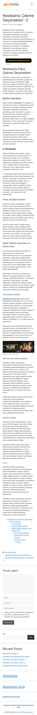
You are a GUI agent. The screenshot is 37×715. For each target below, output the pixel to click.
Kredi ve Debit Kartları (20, 526)
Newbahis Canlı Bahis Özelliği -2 (14, 659)
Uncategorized (10, 552)
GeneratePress (28, 712)
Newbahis (18, 103)
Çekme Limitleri (19, 540)
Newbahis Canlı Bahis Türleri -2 (14, 662)
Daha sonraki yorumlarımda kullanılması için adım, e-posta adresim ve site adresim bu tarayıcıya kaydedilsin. (19, 614)
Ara (4, 634)
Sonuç (18, 542)
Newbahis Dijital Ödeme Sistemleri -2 (18, 555)
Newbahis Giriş (14, 687)
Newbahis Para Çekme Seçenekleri (20, 519)
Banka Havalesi (15, 522)
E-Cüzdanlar (16, 524)
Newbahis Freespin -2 (11, 653)
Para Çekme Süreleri (21, 533)
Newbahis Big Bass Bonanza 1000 (15, 665)
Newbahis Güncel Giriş (11, 299)
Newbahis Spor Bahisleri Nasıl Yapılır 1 (16, 656)
